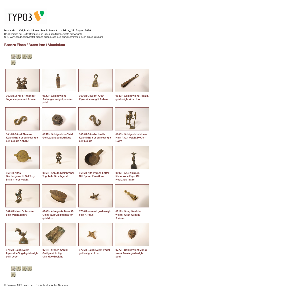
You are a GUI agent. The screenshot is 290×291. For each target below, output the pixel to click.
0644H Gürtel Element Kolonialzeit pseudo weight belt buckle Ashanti (22, 138)
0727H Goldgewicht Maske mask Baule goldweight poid (131, 253)
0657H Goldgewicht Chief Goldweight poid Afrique (57, 136)
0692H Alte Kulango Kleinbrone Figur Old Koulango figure (127, 176)
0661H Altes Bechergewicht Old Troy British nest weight (20, 176)
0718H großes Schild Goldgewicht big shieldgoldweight (55, 253)
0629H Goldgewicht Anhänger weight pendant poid (57, 99)
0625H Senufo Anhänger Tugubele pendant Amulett (21, 97)
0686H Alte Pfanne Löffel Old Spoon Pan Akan (94, 175)
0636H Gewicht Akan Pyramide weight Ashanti (94, 97)
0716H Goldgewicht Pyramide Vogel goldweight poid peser (22, 253)
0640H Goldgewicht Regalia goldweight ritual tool (132, 97)
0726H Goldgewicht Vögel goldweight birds (94, 252)
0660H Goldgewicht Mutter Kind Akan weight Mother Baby (131, 138)
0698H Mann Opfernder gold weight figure (20, 213)
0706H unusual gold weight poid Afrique (95, 213)
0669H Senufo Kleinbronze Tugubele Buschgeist (58, 175)
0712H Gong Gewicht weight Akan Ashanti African (128, 215)
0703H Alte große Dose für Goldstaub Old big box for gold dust (58, 215)
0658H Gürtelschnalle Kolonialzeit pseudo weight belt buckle (95, 138)
